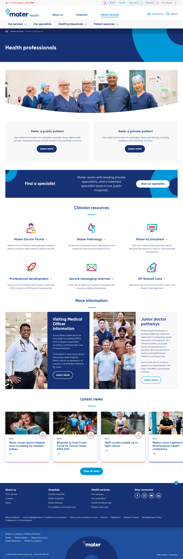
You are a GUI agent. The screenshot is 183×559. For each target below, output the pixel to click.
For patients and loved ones (62, 507)
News (8, 503)
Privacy (103, 517)
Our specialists (42, 24)
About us (57, 15)
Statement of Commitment (18, 520)
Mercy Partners (12, 517)
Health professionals (71, 24)
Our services (15, 24)
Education (134, 3)
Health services (110, 15)
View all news (91, 471)
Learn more (46, 149)
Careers (9, 499)
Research (150, 3)
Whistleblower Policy (152, 517)
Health (122, 3)
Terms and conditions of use (83, 517)
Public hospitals (56, 499)
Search (174, 14)
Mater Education (39, 538)
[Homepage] (6, 31)
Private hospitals (56, 494)
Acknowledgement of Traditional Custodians (45, 517)
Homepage (105, 3)
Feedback (115, 517)
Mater (112, 3)
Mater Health (21, 538)
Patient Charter (131, 517)
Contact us (157, 14)
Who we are (11, 494)
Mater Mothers (55, 503)
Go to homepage (22, 13)
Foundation (167, 3)
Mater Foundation (33, 541)
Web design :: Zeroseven (167, 555)
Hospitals (81, 15)
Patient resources (104, 24)
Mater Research (13, 541)
